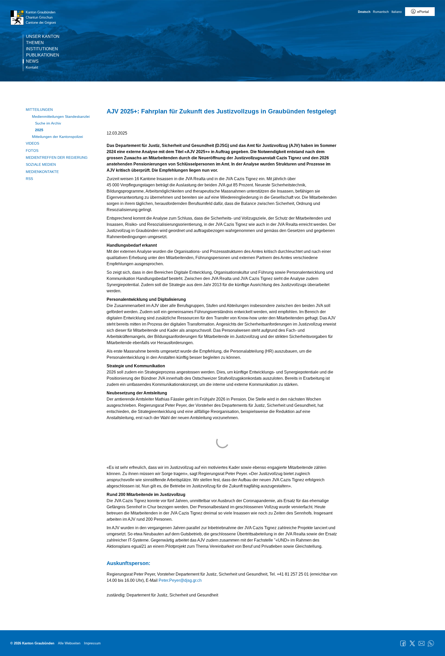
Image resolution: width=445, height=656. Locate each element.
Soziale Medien (41, 164)
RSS (29, 179)
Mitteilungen (39, 109)
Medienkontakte (42, 172)
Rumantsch (381, 12)
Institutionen (42, 49)
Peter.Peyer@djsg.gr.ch (180, 580)
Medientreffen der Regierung (57, 157)
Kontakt (32, 67)
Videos (32, 143)
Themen (35, 43)
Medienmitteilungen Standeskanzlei (61, 116)
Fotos (32, 150)
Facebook (403, 643)
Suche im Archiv (48, 123)
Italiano (396, 12)
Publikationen (42, 55)
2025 (39, 130)
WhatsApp (431, 643)
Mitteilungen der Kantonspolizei (57, 137)
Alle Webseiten (69, 643)
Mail (421, 643)
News (32, 61)
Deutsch (364, 12)
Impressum (92, 643)
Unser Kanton (42, 37)
